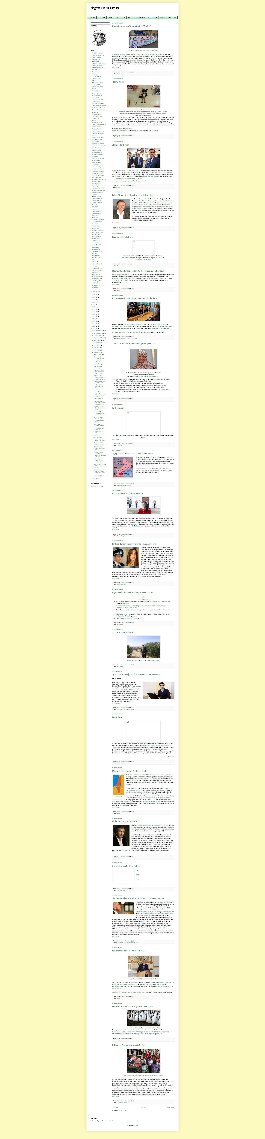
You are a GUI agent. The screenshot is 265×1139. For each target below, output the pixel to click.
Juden (129, 17)
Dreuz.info (95, 112)
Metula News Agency (98, 175)
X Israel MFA (95, 262)
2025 (94, 297)
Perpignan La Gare (97, 198)
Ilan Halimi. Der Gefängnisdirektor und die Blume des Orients (134, 544)
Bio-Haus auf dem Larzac (133, 60)
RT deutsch (95, 215)
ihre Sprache (146, 749)
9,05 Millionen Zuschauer (119, 130)
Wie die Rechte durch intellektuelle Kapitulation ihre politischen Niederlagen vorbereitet (138, 54)
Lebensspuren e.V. (97, 165)
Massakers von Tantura (133, 794)
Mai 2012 (96, 347)
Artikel (118, 73)
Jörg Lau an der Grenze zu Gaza (123, 633)
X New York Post (96, 268)
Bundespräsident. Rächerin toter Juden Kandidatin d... (99, 387)
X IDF (93, 259)
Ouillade (94, 194)
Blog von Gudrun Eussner (105, 8)
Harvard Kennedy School (157, 775)
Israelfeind (134, 982)
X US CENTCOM (97, 278)
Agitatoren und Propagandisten (151, 801)
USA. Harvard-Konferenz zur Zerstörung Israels (129, 771)
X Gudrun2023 (96, 257)
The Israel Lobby (169, 796)
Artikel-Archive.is (97, 70)
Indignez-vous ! (149, 906)
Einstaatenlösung (133, 780)
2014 (94, 324)
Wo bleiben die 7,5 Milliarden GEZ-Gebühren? (129, 178)
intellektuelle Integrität (122, 986)
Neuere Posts (116, 1107)
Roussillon (162, 17)
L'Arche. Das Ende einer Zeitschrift (124, 821)
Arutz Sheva (95, 72)
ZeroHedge (95, 287)
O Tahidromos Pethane (98, 190)
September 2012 (99, 338)
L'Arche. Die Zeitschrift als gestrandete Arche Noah (153, 825)
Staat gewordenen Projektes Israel (122, 801)
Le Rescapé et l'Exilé (122, 280)
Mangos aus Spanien (98, 171)
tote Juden (125, 328)
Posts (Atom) (122, 1110)
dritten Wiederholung (126, 172)
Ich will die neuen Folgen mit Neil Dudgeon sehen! (131, 181)
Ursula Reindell (96, 245)
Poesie (155, 17)
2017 (94, 316)
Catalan (168, 457)
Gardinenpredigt (118, 408)
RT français (95, 217)
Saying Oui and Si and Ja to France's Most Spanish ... (99, 402)
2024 (94, 299)
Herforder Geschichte (98, 133)
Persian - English (97, 202)
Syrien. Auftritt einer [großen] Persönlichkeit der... (99, 430)
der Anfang (126, 603)
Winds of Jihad (96, 249)
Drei (137, 879)
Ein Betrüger (116, 1079)
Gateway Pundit (96, 129)
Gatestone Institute (97, 127)
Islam (117, 17)
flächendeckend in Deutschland (121, 326)
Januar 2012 (97, 476)
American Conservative (98, 55)
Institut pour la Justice (98, 137)
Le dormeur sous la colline (151, 176)
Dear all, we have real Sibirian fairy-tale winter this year (132, 1007)
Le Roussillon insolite (139, 17)
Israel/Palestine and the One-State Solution (147, 778)
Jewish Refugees (97, 152)
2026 (94, 294)
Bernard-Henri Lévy (164, 610)
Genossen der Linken (155, 328)
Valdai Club (95, 247)
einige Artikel (125, 618)
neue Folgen (116, 174)
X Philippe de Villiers (98, 270)
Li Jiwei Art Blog (96, 167)
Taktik (164, 258)
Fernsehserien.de (97, 122)
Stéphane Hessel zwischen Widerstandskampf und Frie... (100, 454)
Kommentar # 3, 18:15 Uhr (143, 259)
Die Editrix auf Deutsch (98, 108)
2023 (94, 302)
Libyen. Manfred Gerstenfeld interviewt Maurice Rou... (99, 419)
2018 (94, 314)
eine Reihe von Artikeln (164, 902)
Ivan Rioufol (95, 148)
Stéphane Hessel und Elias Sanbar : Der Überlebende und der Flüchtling (138, 271)
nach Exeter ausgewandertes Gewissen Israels (140, 792)
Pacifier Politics (96, 196)
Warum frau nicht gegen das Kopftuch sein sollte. (143, 50)
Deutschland (92, 17)
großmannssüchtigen (149, 745)
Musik (149, 17)
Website (168, 836)
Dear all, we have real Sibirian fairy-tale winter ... (100, 466)
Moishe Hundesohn (168, 757)
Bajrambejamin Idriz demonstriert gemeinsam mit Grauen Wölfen (143, 1075)
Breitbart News (96, 78)
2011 (94, 479)
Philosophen (125, 850)
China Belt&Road (97, 95)
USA (175, 17)
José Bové (154, 58)
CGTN (94, 89)
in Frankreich (118, 176)
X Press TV (95, 272)
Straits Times (95, 228)
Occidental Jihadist (97, 192)
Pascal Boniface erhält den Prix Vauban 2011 (128, 951)
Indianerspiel (135, 524)
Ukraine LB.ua (96, 240)
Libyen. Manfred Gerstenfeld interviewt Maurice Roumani (133, 593)
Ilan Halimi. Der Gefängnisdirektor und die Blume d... (99, 413)
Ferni (103, 17)
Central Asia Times (97, 87)
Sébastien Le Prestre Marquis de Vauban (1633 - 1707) (128, 992)
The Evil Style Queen (98, 232)
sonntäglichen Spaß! (153, 660)
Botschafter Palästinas (119, 278)
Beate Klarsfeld (161, 324)
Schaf (169, 17)
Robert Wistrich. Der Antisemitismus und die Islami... (99, 372)
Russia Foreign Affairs (98, 219)
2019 (94, 311)
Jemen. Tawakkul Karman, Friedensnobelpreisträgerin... (100, 394)
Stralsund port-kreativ (98, 230)
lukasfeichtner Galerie (98, 169)
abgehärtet (156, 121)
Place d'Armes (96, 205)
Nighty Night (95, 186)
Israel (123, 17)
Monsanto (118, 58)
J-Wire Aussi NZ (96, 150)
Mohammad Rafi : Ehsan (99, 179)
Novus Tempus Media (98, 188)
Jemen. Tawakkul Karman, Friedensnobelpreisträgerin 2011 (133, 344)
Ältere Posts (170, 1107)
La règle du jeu (156, 844)
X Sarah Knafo (96, 274)
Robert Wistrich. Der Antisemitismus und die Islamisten (132, 195)
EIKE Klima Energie (97, 116)
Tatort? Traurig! (118, 82)
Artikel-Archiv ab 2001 (98, 67)
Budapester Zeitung (97, 82)
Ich (113, 743)
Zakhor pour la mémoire (164, 326)
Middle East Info (96, 177)
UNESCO (134, 278)
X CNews (94, 253)
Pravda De (95, 209)
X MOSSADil (95, 266)
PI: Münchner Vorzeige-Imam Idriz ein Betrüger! (129, 1045)
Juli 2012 (96, 343)
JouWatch (95, 156)
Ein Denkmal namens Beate (120, 332)
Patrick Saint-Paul (132, 688)
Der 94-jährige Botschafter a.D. (121, 274)
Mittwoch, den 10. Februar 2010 (162, 172)
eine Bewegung (163, 389)
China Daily (95, 97)
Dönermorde (126, 256)
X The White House (97, 276)
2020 (94, 309)
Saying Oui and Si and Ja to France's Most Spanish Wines (132, 454)
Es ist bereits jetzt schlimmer (158, 601)
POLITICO (95, 207)
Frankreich (110, 17)
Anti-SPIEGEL (96, 59)
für (143, 660)
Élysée (94, 120)
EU (98, 17)
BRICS (94, 80)
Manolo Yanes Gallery (98, 173)
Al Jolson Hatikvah (97, 53)
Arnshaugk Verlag (97, 65)
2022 (94, 304)
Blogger (136, 1125)
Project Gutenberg (97, 211)
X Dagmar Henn (96, 255)
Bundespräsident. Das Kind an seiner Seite (127, 494)
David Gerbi (127, 614)
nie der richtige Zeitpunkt (123, 616)
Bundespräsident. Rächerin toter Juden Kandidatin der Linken (134, 298)
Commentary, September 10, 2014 (149, 376)
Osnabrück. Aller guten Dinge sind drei (126, 866)
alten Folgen (135, 170)
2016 (94, 319)
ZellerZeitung (96, 285)
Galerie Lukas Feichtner (99, 124)
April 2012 (97, 350)
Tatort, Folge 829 (123, 117)
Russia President (97, 222)
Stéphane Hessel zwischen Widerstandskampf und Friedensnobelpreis (138, 898)
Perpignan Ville (96, 200)
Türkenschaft (116, 747)
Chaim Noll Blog (96, 93)
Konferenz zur (118, 796)
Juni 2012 (97, 345)
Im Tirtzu (94, 135)
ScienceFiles (95, 224)
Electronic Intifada (158, 790)
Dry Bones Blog (96, 114)
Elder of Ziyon (96, 118)
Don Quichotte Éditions (158, 278)
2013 (94, 326)
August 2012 (97, 340)
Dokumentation (121, 265)
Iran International (97, 139)
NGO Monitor (95, 184)
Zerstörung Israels (118, 798)
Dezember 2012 (98, 330)
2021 (94, 307)
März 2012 (97, 352)
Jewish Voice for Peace (150, 798)
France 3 (131, 176)
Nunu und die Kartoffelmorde (122, 237)
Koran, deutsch (96, 162)
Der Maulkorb (117, 717)
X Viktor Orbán (96, 283)
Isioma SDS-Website (98, 143)
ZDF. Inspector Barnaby (120, 145)
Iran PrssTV (95, 141)
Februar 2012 (98, 355)
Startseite (143, 1107)
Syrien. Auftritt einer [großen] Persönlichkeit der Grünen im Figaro (136, 675)
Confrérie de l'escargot (98, 103)
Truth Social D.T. (96, 238)
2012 (94, 328)
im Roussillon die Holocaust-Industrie (136, 324)
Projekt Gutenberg (97, 213)
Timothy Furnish (96, 236)
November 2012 (98, 333)
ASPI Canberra (96, 76)
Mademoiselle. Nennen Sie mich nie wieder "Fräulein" (131, 26)
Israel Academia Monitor (99, 146)
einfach (129, 1034)
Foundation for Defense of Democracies (151, 201)
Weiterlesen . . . (116, 67)
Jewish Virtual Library (98, 154)
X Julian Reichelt (97, 264)
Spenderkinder (96, 226)
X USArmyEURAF (97, 281)
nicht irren (155, 130)
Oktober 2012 (98, 335)
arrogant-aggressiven (162, 745)
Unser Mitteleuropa (97, 243)
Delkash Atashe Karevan (99, 105)
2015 (94, 321)
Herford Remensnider (98, 131)
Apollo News (95, 61)
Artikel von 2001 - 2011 (97, 486)
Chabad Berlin (96, 91)
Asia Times (95, 74)
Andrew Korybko (96, 57)
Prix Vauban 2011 (159, 984)
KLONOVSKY (96, 160)
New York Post (96, 181)
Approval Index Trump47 (99, 63)
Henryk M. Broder (132, 660)
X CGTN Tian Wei (97, 251)
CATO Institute (96, 84)
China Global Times (97, 99)
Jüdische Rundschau (98, 158)
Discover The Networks (98, 110)
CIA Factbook (96, 101)
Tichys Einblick (96, 234)
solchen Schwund (147, 125)
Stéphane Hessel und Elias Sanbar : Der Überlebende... (100, 381)
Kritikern (141, 130)
